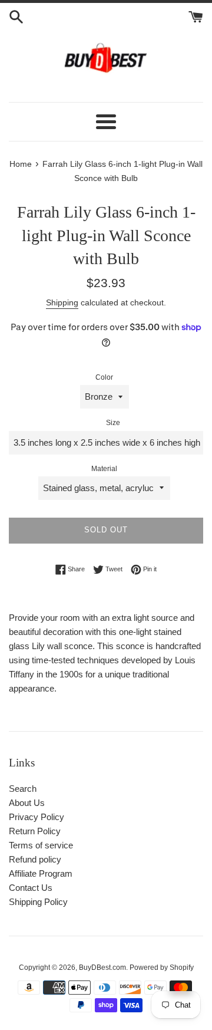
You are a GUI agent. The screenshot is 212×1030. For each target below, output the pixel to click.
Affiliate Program (40, 873)
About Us (27, 803)
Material (104, 469)
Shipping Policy (38, 902)
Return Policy (35, 831)
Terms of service (41, 845)
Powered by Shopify (162, 967)
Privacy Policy (36, 817)
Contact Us (30, 888)
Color (104, 377)
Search (23, 789)
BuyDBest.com (102, 967)
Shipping (62, 302)
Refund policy (35, 859)
